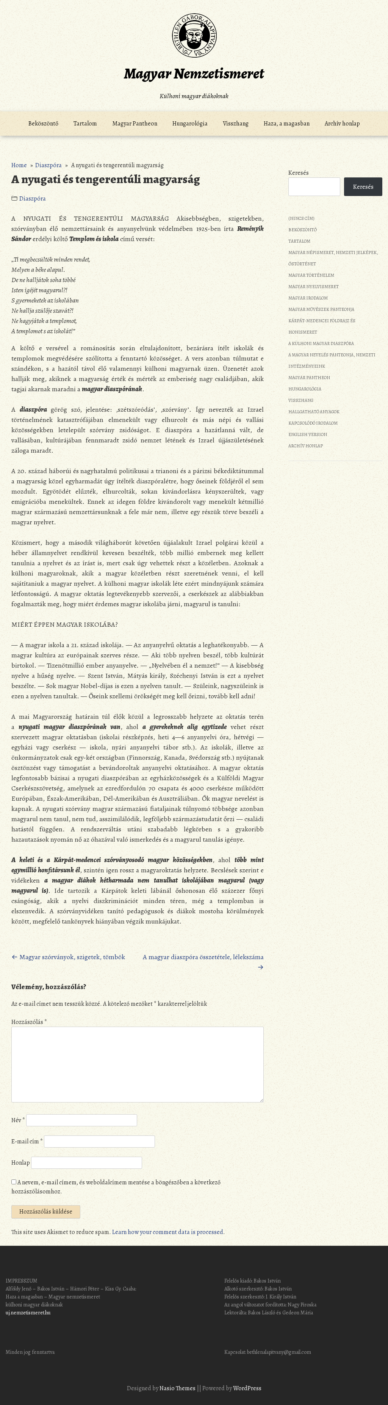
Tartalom (85, 123)
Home (19, 165)
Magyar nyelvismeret (313, 287)
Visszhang (236, 123)
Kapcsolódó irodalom (313, 423)
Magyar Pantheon (134, 123)
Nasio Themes (178, 1388)
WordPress (247, 1388)
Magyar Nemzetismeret (194, 73)
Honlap (20, 1163)
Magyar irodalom (308, 298)
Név (18, 1120)
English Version (307, 434)
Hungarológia (190, 123)
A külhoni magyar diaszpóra (321, 343)
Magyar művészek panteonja (321, 309)
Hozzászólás (29, 1022)
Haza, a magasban (287, 123)
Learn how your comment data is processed (167, 1232)
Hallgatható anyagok (314, 412)
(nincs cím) (301, 218)
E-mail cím (27, 1141)
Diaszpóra (48, 165)
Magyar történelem (311, 275)
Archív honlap (342, 123)
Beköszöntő (43, 123)
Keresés (298, 173)
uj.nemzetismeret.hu (28, 1312)
